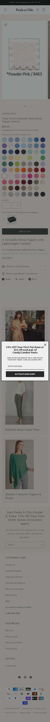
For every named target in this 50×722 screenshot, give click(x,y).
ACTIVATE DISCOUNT (25, 374)
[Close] (45, 344)
